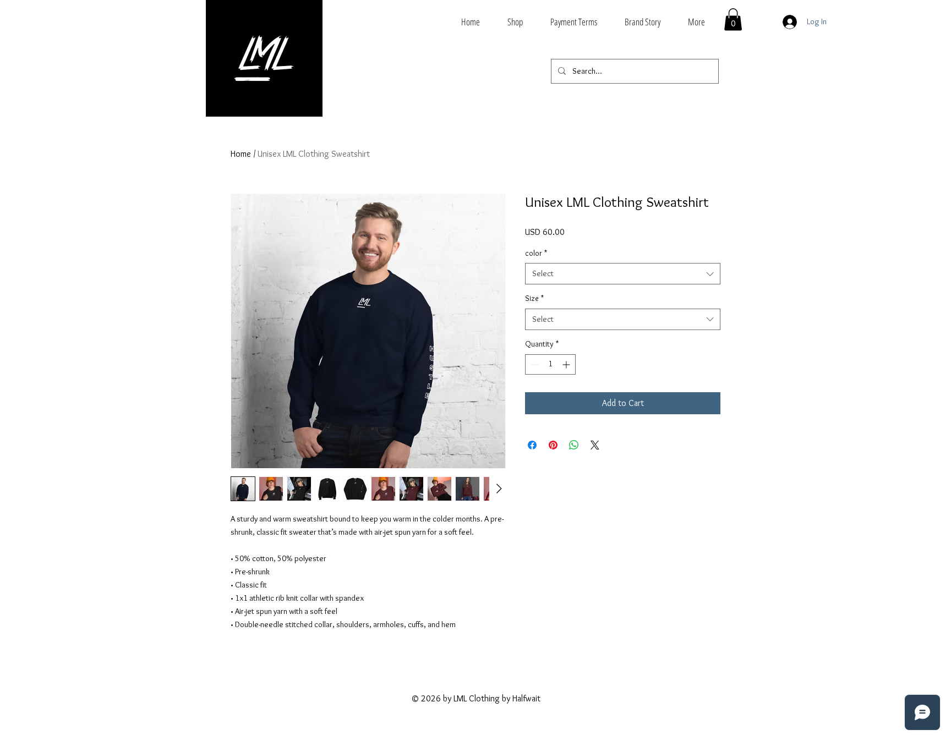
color (536, 253)
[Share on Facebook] (532, 445)
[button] (733, 19)
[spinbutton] (550, 364)
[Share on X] (595, 445)
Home (241, 154)
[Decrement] (533, 364)
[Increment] (567, 364)
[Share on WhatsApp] (574, 445)
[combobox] (622, 273)
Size (534, 298)
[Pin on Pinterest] (553, 445)
